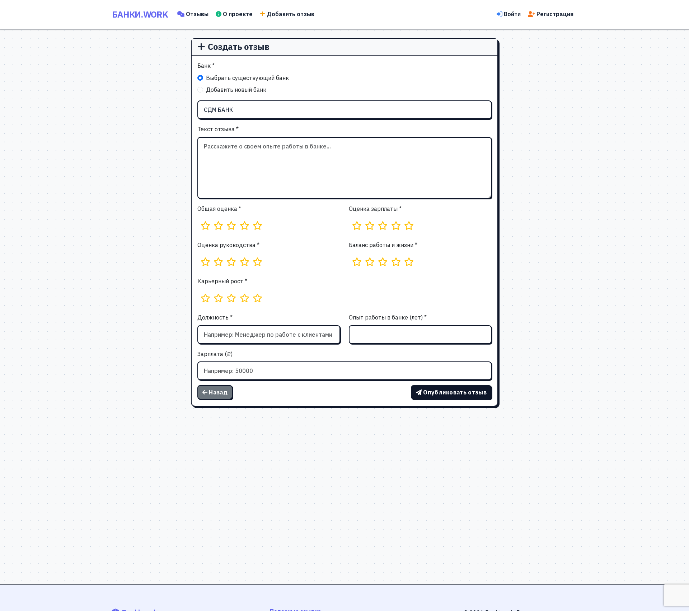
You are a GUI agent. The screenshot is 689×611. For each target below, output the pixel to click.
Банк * (206, 65)
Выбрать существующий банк (247, 77)
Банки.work (140, 14)
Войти (512, 14)
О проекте (238, 14)
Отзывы (197, 14)
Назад (218, 392)
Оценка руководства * (228, 244)
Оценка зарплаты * (375, 208)
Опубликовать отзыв (455, 392)
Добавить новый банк (236, 89)
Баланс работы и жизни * (383, 244)
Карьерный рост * (222, 281)
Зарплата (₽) (215, 353)
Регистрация (554, 14)
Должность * (215, 317)
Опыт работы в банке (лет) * (388, 317)
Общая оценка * (219, 208)
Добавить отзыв (290, 14)
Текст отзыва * (218, 129)
